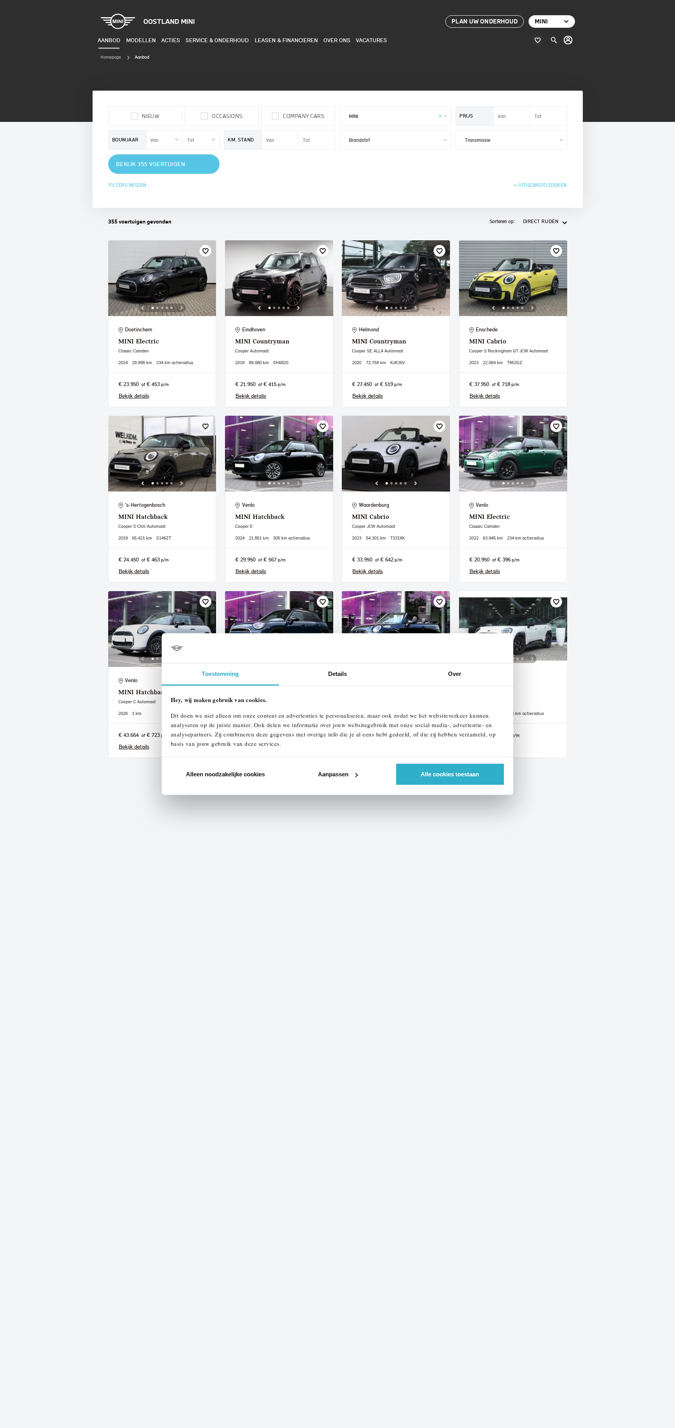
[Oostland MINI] (568, 40)
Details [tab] (337, 673)
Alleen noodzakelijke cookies (225, 774)
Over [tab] (454, 673)
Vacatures (371, 40)
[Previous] (142, 308)
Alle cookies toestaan (450, 774)
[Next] (182, 308)
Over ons (336, 40)
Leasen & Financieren (286, 40)
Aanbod (109, 40)
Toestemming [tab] (220, 673)
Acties (170, 40)
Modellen (141, 40)
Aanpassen (333, 774)
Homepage (110, 57)
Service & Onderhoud (217, 40)
